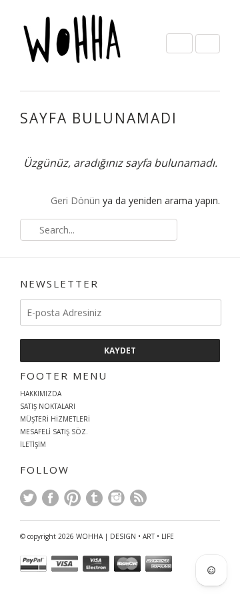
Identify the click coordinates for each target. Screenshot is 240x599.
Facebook (50, 498)
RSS (138, 498)
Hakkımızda (40, 393)
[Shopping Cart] (207, 43)
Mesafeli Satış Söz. (54, 431)
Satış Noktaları (47, 406)
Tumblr (94, 498)
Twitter (28, 498)
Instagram (116, 498)
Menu (179, 43)
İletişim (33, 444)
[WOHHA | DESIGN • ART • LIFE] (86, 42)
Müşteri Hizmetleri (55, 419)
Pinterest (72, 498)
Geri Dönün (75, 200)
